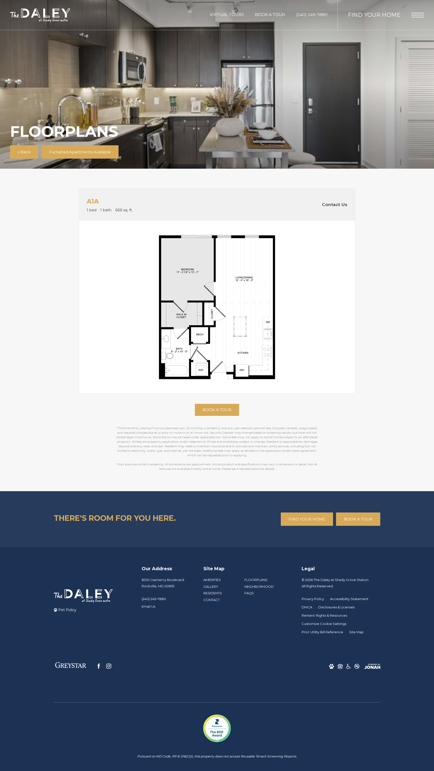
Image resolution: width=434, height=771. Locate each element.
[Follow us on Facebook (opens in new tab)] (99, 666)
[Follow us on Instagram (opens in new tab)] (109, 666)
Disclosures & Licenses (336, 607)
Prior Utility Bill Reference (322, 632)
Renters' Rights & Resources (324, 615)
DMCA (307, 607)
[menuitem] (220, 580)
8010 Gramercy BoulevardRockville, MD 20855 (163, 583)
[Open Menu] (417, 15)
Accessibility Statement (349, 599)
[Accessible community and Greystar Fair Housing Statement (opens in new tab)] (348, 666)
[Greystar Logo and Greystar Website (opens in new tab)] (71, 666)
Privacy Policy (313, 599)
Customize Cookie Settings (324, 624)
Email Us (148, 606)
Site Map (356, 632)
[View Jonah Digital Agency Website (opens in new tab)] (372, 666)
